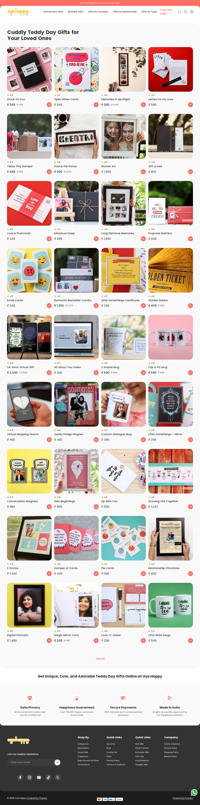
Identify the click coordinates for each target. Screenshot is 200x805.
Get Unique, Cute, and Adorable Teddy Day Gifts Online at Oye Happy (100, 676)
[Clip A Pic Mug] (170, 337)
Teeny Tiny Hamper (20, 166)
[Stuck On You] (29, 69)
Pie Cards (107, 568)
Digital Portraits (17, 635)
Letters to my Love (160, 99)
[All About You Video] (76, 337)
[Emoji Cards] (29, 270)
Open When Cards (66, 99)
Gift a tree (155, 166)
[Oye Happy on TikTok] (48, 777)
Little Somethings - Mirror (165, 434)
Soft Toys (139, 756)
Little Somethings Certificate (120, 300)
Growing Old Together (163, 501)
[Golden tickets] (170, 270)
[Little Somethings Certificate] (123, 270)
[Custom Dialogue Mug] (123, 404)
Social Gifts (83, 752)
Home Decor (84, 764)
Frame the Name (65, 166)
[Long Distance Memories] (123, 203)
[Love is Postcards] (29, 203)
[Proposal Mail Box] (170, 203)
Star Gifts (139, 744)
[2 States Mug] (123, 337)
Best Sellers (83, 748)
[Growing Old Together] (170, 471)
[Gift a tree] (170, 136)
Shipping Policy (171, 752)
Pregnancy (83, 756)
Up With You (109, 501)
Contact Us (112, 752)
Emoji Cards (15, 300)
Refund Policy (170, 756)
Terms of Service (172, 744)
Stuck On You (16, 99)
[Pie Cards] (123, 538)
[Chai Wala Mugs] (170, 605)
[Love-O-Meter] (123, 605)
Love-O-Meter (111, 635)
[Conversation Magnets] (29, 471)
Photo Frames (141, 748)
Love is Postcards (19, 233)
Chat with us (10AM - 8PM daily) (100, 2)
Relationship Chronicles (164, 568)
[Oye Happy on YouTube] (39, 777)
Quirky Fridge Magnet (68, 434)
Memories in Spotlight (115, 99)
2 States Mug (110, 367)
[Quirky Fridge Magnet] (76, 404)
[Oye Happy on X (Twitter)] (57, 777)
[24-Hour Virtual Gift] (29, 337)
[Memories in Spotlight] (123, 69)
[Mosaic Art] (123, 136)
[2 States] (29, 538)
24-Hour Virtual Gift (20, 367)
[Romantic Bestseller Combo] (76, 270)
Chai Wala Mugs (159, 635)
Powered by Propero (36, 798)
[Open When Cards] (76, 69)
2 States (12, 568)
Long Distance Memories (117, 233)
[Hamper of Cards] (76, 538)
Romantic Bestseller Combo (73, 300)
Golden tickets (158, 300)
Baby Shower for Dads (88, 760)
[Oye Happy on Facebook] (20, 777)
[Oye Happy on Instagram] (29, 777)
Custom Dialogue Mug (116, 434)
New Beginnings (64, 501)
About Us (111, 744)
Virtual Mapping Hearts (23, 434)
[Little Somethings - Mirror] (170, 404)
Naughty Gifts (141, 764)
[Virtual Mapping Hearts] (29, 404)
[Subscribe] (57, 762)
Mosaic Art (108, 166)
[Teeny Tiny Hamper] (29, 136)
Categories (83, 744)
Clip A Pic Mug (157, 367)
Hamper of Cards (66, 568)
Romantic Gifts (142, 752)
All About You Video (67, 367)
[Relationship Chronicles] (170, 538)
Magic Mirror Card (66, 635)
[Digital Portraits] (29, 605)
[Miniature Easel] (76, 203)
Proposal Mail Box (160, 233)
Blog (109, 748)
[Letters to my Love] (170, 69)
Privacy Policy (113, 760)
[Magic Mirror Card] (76, 605)
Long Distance (142, 760)
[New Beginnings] (76, 471)
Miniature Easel (64, 233)
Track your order (166, 11)
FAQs (109, 756)
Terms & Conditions (116, 764)
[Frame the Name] (76, 136)
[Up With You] (123, 471)
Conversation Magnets (22, 501)
